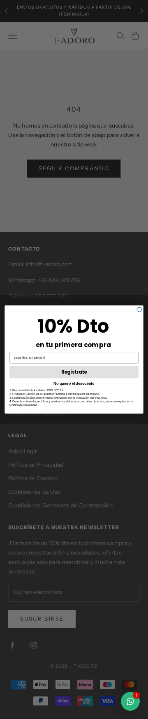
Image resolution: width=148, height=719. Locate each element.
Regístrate (74, 372)
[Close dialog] (139, 309)
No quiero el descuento (74, 383)
